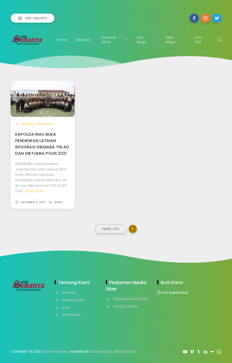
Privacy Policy (126, 306)
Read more (34, 191)
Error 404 (198, 39)
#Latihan (27, 124)
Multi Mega (170, 39)
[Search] (219, 40)
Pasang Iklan (73, 300)
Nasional (83, 39)
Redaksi (69, 292)
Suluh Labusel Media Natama (113, 351)
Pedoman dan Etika (131, 299)
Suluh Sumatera (55, 351)
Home (62, 39)
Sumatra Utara (109, 39)
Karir (66, 307)
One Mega (141, 39)
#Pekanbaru (45, 124)
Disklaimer (71, 314)
